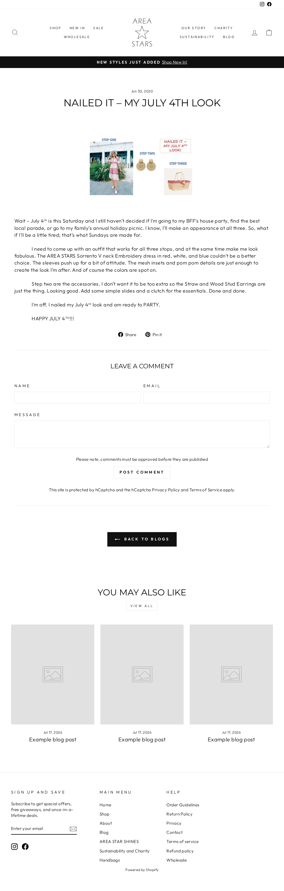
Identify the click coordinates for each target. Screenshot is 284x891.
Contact (174, 832)
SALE (98, 28)
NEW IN (77, 28)
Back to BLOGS (146, 539)
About (106, 823)
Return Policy (179, 814)
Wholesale (176, 860)
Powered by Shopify (141, 869)
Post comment (142, 472)
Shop (105, 814)
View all (142, 606)
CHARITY (223, 28)
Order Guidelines (182, 804)
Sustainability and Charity (125, 851)
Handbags (110, 860)
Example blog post (53, 739)
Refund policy (180, 851)
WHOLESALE (77, 37)
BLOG (229, 37)
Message (27, 414)
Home (105, 804)
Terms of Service (205, 489)
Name (22, 385)
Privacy (173, 823)
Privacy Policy (166, 489)
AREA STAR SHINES (119, 841)
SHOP (55, 28)
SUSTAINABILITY (197, 37)
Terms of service (182, 841)
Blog (104, 832)
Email (152, 385)
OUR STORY (193, 28)
